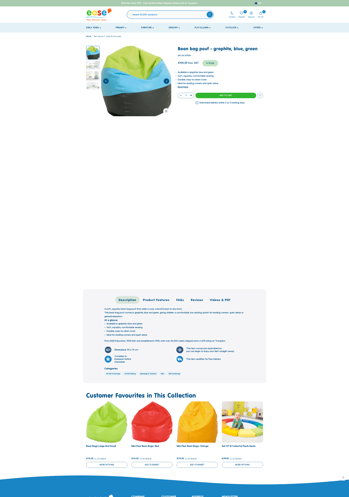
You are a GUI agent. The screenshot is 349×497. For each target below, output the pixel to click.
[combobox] (171, 14)
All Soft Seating (130, 373)
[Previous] (106, 81)
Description (127, 300)
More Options (106, 465)
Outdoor (231, 27)
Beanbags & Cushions (148, 373)
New (162, 373)
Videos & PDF (220, 300)
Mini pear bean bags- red (145, 446)
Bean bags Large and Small (101, 446)
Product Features (156, 300)
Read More (183, 87)
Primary (120, 27)
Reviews (197, 300)
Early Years (92, 27)
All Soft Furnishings (113, 373)
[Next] (166, 81)
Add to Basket (152, 465)
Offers (257, 27)
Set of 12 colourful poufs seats (238, 446)
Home (88, 36)
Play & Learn (202, 27)
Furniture (146, 27)
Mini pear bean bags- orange (192, 446)
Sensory (173, 27)
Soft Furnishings (174, 373)
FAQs (180, 300)
